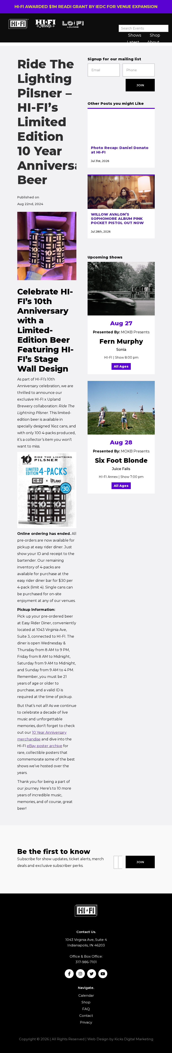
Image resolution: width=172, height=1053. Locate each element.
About (153, 42)
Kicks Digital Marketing (133, 1039)
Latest (133, 42)
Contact (86, 1015)
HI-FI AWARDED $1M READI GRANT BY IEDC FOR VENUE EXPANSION (86, 6)
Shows (134, 35)
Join (140, 85)
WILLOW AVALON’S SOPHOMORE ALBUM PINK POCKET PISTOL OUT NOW (117, 218)
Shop (155, 35)
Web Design (97, 1039)
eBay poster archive (44, 746)
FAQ (86, 1009)
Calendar (86, 995)
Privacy (86, 1022)
